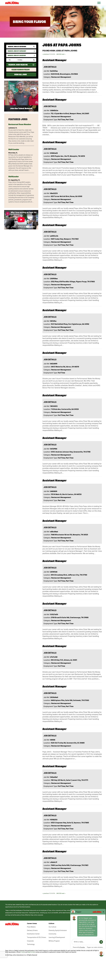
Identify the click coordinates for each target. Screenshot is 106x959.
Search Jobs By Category (17, 51)
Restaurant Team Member (19, 124)
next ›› (63, 54)
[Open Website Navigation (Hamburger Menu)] (100, 5)
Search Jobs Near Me (18, 65)
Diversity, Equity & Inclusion (58, 930)
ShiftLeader (13, 176)
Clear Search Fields (20, 69)
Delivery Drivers (32, 930)
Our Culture (52, 927)
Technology (31, 944)
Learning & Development (57, 937)
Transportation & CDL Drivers (36, 937)
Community (52, 934)
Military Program (54, 941)
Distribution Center (33, 934)
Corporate (30, 941)
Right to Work (31, 952)
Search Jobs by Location (17, 55)
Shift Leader (13, 149)
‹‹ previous (45, 54)
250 (60, 54)
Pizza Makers (31, 927)
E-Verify (23, 952)
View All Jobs (20, 74)
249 (57, 54)
